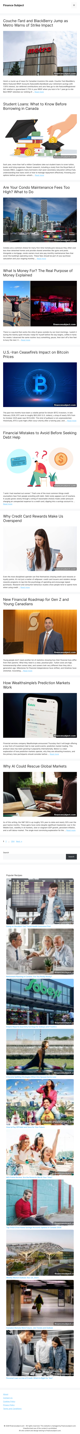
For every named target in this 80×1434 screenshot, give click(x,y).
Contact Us (7, 1398)
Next (19, 841)
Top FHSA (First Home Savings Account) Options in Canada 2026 (33, 1227)
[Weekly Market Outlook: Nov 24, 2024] (40, 1253)
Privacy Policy (9, 1405)
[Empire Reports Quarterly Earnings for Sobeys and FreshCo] (40, 1002)
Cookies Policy (9, 1401)
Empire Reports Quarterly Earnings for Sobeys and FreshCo (31, 1027)
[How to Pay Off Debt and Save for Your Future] (40, 1102)
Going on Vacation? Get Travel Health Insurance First (28, 926)
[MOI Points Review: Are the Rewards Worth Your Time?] (40, 1152)
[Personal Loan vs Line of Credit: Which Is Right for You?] (40, 1353)
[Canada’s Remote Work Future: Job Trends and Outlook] (40, 1303)
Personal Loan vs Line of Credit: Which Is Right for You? (29, 1378)
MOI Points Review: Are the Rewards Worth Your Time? (29, 1177)
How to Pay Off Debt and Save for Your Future (25, 1127)
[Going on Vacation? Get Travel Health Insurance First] (40, 901)
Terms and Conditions (12, 1409)
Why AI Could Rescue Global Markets (35, 766)
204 (13, 841)
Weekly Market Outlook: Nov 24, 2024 (22, 1278)
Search (6, 853)
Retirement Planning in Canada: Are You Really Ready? (29, 977)
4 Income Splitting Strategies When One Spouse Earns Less (31, 1077)
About (5, 1394)
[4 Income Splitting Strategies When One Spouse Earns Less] (40, 1052)
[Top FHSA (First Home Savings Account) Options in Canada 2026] (40, 1202)
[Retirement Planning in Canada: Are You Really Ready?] (40, 952)
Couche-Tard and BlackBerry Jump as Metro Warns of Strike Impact (35, 23)
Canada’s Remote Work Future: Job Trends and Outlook (29, 1328)
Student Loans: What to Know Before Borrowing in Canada (35, 106)
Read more (39, 92)
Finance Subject (13, 5)
